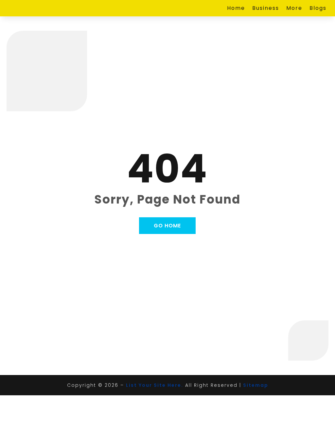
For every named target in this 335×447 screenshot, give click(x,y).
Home (236, 9)
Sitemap (255, 385)
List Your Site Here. (154, 385)
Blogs (317, 9)
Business (265, 9)
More (294, 9)
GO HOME (167, 225)
